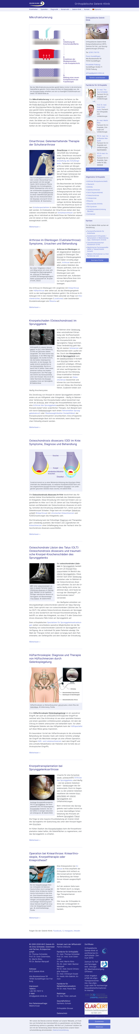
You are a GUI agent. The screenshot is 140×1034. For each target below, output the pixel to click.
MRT (31, 586)
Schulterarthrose (47, 192)
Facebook (57, 931)
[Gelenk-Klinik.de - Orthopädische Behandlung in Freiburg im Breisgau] (37, 4)
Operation (44, 9)
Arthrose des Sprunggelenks (45, 405)
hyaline (56, 126)
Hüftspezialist (76, 726)
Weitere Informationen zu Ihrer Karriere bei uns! (98, 255)
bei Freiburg (41, 978)
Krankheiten (33, 9)
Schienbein (34, 356)
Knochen (39, 107)
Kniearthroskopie (41, 885)
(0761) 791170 (94, 52)
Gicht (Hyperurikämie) (95, 192)
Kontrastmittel (38, 366)
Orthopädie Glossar (65, 1008)
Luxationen (58, 298)
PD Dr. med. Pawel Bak (66, 989)
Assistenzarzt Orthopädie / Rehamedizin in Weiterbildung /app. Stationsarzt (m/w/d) (97, 238)
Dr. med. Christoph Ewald (67, 974)
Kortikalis (57, 107)
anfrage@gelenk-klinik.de (95, 73)
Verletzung (49, 110)
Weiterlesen (54, 227)
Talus (70, 343)
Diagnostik (54, 9)
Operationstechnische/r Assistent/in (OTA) (95, 243)
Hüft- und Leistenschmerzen (49, 741)
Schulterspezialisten (41, 207)
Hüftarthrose (39, 290)
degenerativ (65, 252)
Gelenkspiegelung (57, 713)
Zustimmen (99, 1021)
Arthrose (36, 274)
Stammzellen (68, 89)
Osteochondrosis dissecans (44, 494)
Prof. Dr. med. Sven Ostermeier (102, 107)
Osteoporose (91, 198)
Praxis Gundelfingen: (93, 56)
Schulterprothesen (65, 213)
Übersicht (90, 184)
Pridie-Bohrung (38, 105)
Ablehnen (99, 1027)
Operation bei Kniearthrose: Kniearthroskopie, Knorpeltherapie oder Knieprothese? (54, 857)
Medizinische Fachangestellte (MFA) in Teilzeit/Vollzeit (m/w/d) (97, 249)
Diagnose (64, 520)
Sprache (98, 9)
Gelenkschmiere (66, 359)
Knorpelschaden (38, 91)
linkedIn (77, 931)
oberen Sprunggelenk (66, 574)
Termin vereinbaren (97, 77)
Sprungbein (34, 358)
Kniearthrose (73, 288)
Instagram (69, 931)
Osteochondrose (93, 195)
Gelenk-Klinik (76, 9)
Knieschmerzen (35, 525)
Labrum (60, 705)
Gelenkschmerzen (93, 190)
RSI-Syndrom (92, 206)
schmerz (72, 158)
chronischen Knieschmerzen (62, 513)
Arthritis (90, 187)
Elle (40, 272)
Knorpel (44, 102)
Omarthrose (62, 150)
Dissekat (67, 486)
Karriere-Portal (97, 260)
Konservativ (65, 9)
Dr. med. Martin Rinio (65, 961)
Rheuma (52, 301)
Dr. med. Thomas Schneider (68, 954)
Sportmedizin (102, 150)
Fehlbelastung (44, 410)
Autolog (33, 802)
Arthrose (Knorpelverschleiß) (97, 181)
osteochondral (43, 586)
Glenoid (33, 186)
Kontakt (87, 9)
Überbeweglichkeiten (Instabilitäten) (60, 413)
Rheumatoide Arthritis (94, 204)
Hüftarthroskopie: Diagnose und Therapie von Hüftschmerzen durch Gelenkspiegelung (55, 658)
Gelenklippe (34, 707)
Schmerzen (73, 174)
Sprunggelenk (69, 356)
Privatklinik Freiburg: (93, 64)
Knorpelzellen (67, 118)
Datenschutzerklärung (61, 1030)
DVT (39, 349)
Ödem (36, 599)
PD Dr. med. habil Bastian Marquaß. (102, 138)
